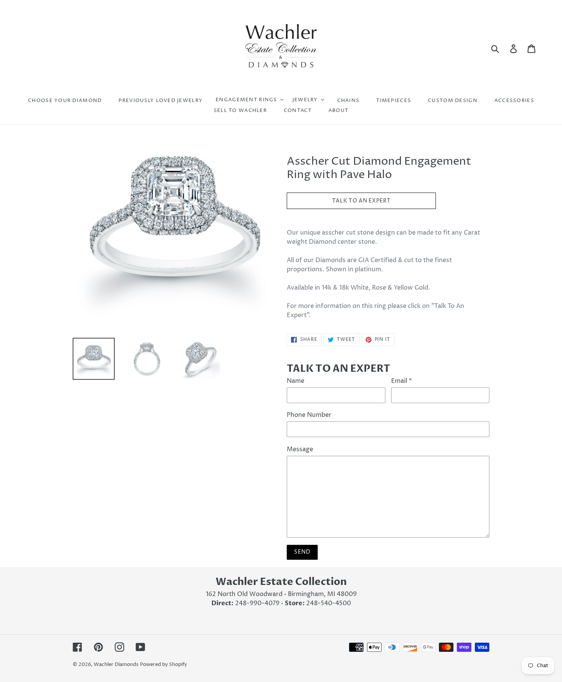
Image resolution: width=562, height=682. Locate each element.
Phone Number (309, 415)
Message (300, 449)
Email (401, 381)
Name (295, 381)
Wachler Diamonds (116, 664)
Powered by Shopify (163, 664)
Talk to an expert (361, 200)
